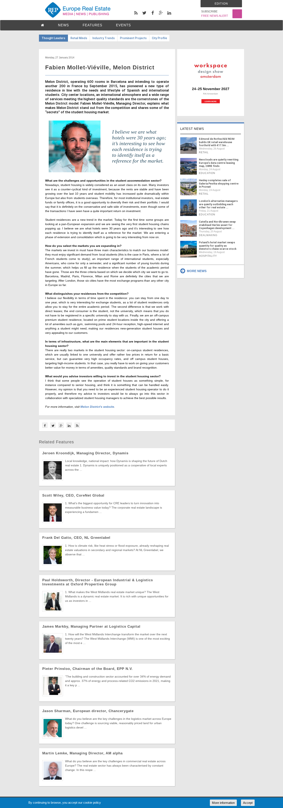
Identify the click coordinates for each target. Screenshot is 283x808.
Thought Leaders (53, 38)
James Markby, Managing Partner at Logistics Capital (91, 626)
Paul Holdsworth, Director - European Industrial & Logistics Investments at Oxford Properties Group (97, 582)
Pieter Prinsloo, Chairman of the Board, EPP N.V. (87, 669)
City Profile (159, 38)
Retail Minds (78, 38)
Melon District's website (97, 406)
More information (223, 802)
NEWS (63, 25)
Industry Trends (103, 38)
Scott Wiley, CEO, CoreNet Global (73, 495)
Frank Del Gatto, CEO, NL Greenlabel (76, 538)
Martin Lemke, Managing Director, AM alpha (82, 753)
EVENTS (123, 25)
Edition (221, 3)
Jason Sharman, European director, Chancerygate (88, 711)
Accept (248, 802)
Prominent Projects (133, 38)
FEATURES (92, 25)
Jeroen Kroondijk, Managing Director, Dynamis (85, 453)
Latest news (192, 128)
